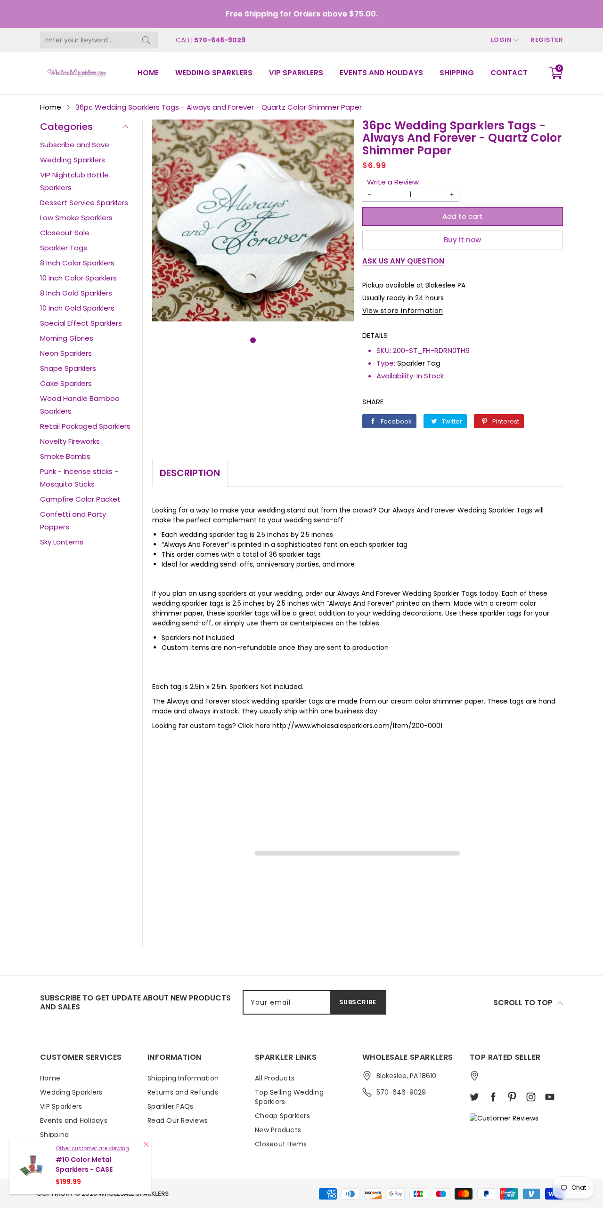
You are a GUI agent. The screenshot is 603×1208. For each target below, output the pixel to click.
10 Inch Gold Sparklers (77, 308)
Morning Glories (66, 338)
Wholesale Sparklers (133, 1193)
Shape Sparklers (68, 368)
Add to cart (462, 216)
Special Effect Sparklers (81, 323)
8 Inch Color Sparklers (77, 263)
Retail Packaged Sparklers (85, 426)
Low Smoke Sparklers (76, 218)
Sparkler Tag (418, 363)
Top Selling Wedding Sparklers (289, 1097)
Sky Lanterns (61, 542)
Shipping (457, 73)
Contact (509, 73)
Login (501, 39)
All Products (274, 1078)
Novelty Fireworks (70, 441)
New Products (278, 1130)
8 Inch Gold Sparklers (76, 293)
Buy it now (462, 240)
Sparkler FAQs (170, 1106)
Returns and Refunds (182, 1092)
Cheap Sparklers (282, 1115)
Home (148, 73)
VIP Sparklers (296, 73)
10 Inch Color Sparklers (78, 278)
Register (546, 39)
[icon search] (146, 40)
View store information (402, 310)
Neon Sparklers (66, 353)
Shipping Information (183, 1078)
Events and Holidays (381, 73)
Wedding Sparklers (213, 73)
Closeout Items (281, 1144)
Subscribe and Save (74, 145)
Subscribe (357, 1002)
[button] (253, 340)
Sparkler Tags (63, 248)
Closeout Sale (65, 233)
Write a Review (393, 182)
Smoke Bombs (65, 456)
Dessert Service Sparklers (84, 203)
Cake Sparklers (66, 383)
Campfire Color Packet (80, 499)
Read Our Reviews (177, 1120)
